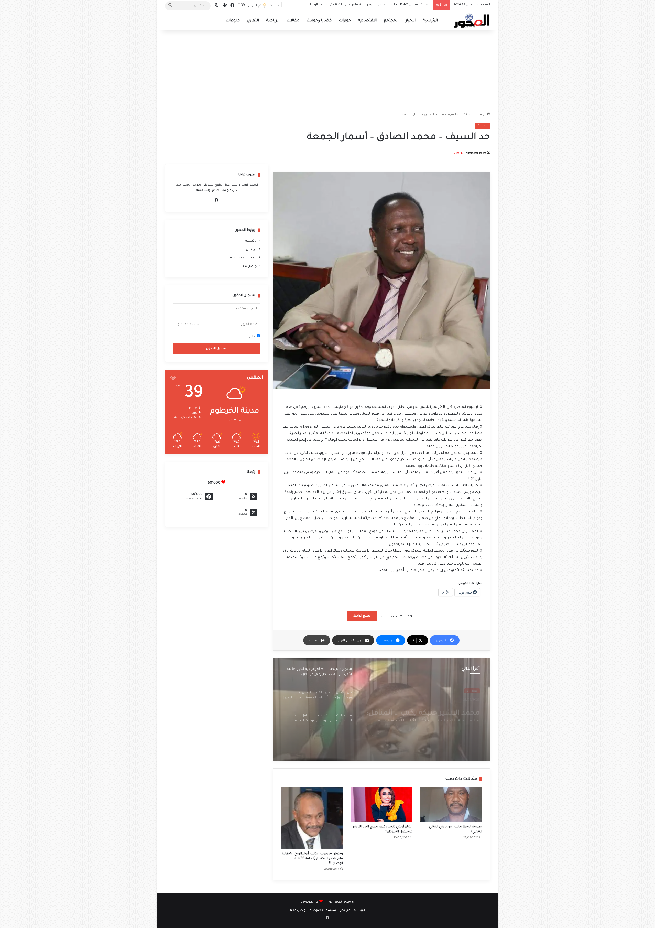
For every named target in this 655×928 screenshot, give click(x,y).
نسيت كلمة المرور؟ (188, 324)
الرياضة (272, 21)
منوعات (233, 21)
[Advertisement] (327, 71)
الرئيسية (430, 21)
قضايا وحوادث (319, 21)
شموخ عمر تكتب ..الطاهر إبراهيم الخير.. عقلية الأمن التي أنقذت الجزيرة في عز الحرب (422, 712)
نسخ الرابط (361, 616)
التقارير (253, 21)
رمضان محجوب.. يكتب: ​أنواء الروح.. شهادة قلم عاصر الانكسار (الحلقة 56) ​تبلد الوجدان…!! (312, 858)
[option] (381, 709)
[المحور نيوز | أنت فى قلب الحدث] (472, 21)
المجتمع (391, 21)
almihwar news (476, 153)
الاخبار (411, 21)
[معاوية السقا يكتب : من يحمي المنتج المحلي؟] (451, 804)
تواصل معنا (249, 266)
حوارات (345, 21)
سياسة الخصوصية (243, 258)
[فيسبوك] (217, 200)
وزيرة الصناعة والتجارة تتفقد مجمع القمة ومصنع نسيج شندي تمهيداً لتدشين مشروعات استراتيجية (361, 5)
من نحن (251, 249)
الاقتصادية (367, 21)
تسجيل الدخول (216, 348)
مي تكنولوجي (310, 902)
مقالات (293, 21)
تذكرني (252, 337)
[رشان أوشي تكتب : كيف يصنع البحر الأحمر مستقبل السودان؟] (381, 804)
